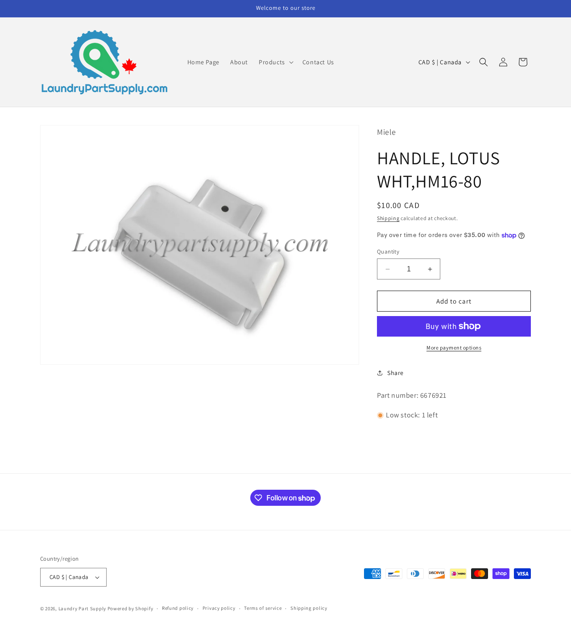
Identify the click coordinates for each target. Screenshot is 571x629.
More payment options (453, 347)
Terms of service (262, 608)
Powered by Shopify (130, 608)
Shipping (388, 218)
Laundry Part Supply (83, 608)
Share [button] (395, 373)
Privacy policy (219, 608)
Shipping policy (308, 608)
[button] (275, 62)
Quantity (388, 251)
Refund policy (178, 608)
